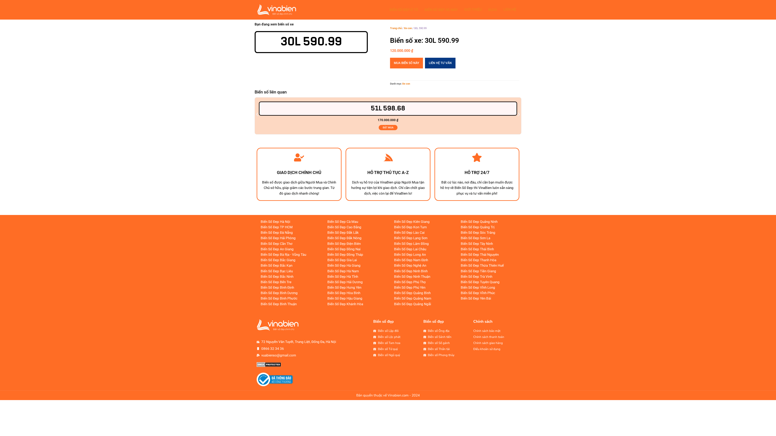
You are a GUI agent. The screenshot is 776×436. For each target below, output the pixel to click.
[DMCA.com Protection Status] (269, 366)
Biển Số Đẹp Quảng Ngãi (412, 304)
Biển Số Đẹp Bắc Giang (278, 260)
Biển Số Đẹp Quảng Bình (412, 293)
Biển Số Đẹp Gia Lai (342, 260)
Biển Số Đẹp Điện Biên (344, 244)
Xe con (408, 28)
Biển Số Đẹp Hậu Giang (344, 298)
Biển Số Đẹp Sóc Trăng (478, 233)
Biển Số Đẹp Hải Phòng (278, 238)
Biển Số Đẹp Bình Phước (279, 298)
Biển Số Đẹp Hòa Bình (343, 293)
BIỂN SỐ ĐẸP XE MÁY (441, 10)
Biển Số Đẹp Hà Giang (344, 265)
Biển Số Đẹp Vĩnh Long (478, 287)
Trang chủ (396, 28)
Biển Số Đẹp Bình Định (277, 287)
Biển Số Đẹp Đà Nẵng (277, 233)
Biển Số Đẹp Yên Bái (476, 298)
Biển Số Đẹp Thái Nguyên (480, 255)
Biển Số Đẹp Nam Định (411, 260)
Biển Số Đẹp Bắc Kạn (276, 265)
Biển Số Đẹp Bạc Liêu (277, 271)
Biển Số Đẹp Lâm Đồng (411, 244)
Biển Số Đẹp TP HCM (277, 227)
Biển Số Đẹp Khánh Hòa (345, 304)
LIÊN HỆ (509, 9)
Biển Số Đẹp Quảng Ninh (479, 222)
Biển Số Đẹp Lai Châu (410, 249)
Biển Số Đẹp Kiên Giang (412, 222)
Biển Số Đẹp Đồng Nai (344, 249)
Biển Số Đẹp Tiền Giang (478, 271)
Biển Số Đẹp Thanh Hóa (478, 260)
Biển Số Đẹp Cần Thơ (276, 244)
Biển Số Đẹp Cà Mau (342, 222)
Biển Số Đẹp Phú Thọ (410, 282)
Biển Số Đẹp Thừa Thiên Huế (482, 265)
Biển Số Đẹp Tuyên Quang (480, 282)
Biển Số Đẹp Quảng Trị (477, 227)
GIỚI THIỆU (473, 9)
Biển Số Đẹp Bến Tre (276, 282)
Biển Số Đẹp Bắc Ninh (277, 277)
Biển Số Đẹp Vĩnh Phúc (478, 293)
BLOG (492, 10)
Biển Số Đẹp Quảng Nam (412, 298)
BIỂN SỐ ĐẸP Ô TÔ (403, 10)
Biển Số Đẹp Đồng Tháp (345, 255)
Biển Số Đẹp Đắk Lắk (343, 233)
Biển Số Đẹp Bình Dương (279, 293)
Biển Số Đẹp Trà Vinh (476, 277)
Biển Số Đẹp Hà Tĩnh (342, 277)
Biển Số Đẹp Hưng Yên (344, 287)
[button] (257, 114)
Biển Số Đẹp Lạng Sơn (410, 238)
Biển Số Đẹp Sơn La (475, 238)
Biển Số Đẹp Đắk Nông (344, 238)
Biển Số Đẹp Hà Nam (343, 271)
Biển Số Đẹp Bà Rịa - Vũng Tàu (283, 255)
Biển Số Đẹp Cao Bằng (344, 227)
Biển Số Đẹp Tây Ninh (477, 244)
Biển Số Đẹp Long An (410, 255)
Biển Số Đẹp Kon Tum (410, 227)
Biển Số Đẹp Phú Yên (409, 287)
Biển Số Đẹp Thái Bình (477, 249)
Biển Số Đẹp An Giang (277, 249)
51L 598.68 (388, 108)
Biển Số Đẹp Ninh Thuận (412, 277)
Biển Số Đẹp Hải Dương (345, 282)
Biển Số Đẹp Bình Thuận (279, 304)
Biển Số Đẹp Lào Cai (409, 233)
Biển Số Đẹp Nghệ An (410, 265)
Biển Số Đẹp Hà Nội (275, 222)
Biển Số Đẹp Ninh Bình (411, 271)
